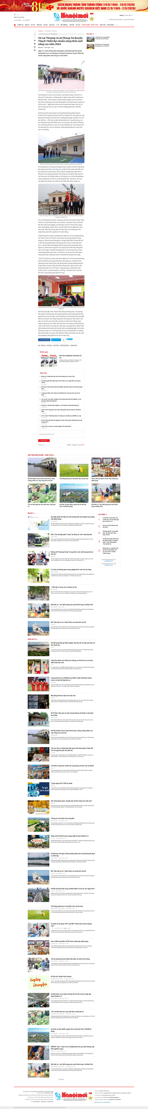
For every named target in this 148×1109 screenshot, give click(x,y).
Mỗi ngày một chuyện (57, 978)
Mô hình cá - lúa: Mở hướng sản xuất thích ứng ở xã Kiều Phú (104, 505)
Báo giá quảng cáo (114, 1097)
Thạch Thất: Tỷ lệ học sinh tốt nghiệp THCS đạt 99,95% (56, 426)
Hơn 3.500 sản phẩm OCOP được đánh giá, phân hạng (104, 479)
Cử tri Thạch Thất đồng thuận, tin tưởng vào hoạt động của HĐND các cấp (61, 416)
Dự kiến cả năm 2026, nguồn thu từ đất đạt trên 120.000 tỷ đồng (73, 505)
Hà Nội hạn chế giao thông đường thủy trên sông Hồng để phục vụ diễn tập (73, 855)
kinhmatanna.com (109, 565)
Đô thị (33, 25)
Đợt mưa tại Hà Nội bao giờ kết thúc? (110, 526)
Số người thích (80, 444)
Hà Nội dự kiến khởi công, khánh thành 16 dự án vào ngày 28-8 (72, 889)
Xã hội (45, 25)
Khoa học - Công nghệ (107, 25)
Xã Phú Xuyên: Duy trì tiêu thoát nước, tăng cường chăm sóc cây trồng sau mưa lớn (41, 479)
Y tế (57, 25)
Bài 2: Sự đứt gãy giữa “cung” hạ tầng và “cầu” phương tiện (71, 534)
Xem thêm (61, 1079)
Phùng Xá (43, 345)
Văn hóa (39, 25)
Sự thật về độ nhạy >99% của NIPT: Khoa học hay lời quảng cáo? (71, 925)
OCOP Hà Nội (54, 943)
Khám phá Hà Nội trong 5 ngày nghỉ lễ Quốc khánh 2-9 (69, 836)
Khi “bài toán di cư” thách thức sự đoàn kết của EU (68, 622)
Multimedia (64, 25)
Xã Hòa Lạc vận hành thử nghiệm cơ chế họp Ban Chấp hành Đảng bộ (60, 405)
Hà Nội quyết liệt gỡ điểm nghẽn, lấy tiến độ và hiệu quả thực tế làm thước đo (73, 644)
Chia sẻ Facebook (45, 339)
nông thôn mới (74, 345)
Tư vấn (53, 752)
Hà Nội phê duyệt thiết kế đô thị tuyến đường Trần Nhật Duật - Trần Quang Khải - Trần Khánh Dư (111, 541)
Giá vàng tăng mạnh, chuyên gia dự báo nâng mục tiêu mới (71, 801)
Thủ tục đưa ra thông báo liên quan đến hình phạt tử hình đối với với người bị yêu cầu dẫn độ (72, 749)
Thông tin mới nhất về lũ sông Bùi (62, 818)
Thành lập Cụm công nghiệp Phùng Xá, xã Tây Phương (102, 38)
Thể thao (53, 682)
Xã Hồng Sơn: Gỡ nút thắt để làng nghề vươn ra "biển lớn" (102, 45)
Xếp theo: (69, 445)
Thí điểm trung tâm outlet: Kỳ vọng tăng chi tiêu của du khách (72, 766)
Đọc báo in (18, 20)
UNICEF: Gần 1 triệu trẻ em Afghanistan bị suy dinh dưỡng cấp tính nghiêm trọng (72, 1048)
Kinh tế (27, 25)
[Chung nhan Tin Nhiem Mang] (102, 1102)
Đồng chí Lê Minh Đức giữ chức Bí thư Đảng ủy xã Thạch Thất (58, 376)
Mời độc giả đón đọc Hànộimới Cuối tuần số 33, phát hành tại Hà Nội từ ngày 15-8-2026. (70, 360)
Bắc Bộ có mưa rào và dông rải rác (64, 587)
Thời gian (74, 445)
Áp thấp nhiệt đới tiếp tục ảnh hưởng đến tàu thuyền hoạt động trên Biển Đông (73, 518)
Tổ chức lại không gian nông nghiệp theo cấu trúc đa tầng (71, 569)
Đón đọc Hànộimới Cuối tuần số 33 (70, 357)
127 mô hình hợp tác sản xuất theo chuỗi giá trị (41, 505)
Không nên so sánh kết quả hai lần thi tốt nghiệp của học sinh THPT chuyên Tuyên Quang (110, 550)
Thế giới (71, 25)
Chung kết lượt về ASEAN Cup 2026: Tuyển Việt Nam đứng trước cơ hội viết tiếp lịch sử (71, 679)
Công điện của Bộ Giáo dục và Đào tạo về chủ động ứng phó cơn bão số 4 (111, 519)
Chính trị (20, 25)
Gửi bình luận (44, 440)
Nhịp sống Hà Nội (129, 19)
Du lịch (78, 25)
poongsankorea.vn (109, 561)
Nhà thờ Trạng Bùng (64, 345)
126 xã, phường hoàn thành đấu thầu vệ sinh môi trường (70, 959)
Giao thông (54, 536)
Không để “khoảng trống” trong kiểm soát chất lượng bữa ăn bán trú (72, 553)
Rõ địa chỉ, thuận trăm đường (61, 976)
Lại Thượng (49, 345)
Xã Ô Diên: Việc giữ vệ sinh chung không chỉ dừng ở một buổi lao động (72, 714)
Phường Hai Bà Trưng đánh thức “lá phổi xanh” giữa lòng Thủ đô (110, 533)
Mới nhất (27, 20)
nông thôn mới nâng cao (53, 169)
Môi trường (54, 521)
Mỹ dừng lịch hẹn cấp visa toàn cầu (63, 695)
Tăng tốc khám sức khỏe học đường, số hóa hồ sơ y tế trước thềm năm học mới (72, 661)
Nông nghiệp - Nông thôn (90, 25)
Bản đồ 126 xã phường (116, 19)
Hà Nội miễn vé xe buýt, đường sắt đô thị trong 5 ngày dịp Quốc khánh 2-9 (71, 995)
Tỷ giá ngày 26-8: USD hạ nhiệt (61, 783)
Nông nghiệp (54, 572)
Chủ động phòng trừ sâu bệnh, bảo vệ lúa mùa (74, 478)
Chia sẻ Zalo (57, 339)
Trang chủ (40, 31)
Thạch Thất (55, 345)
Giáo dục (52, 25)
